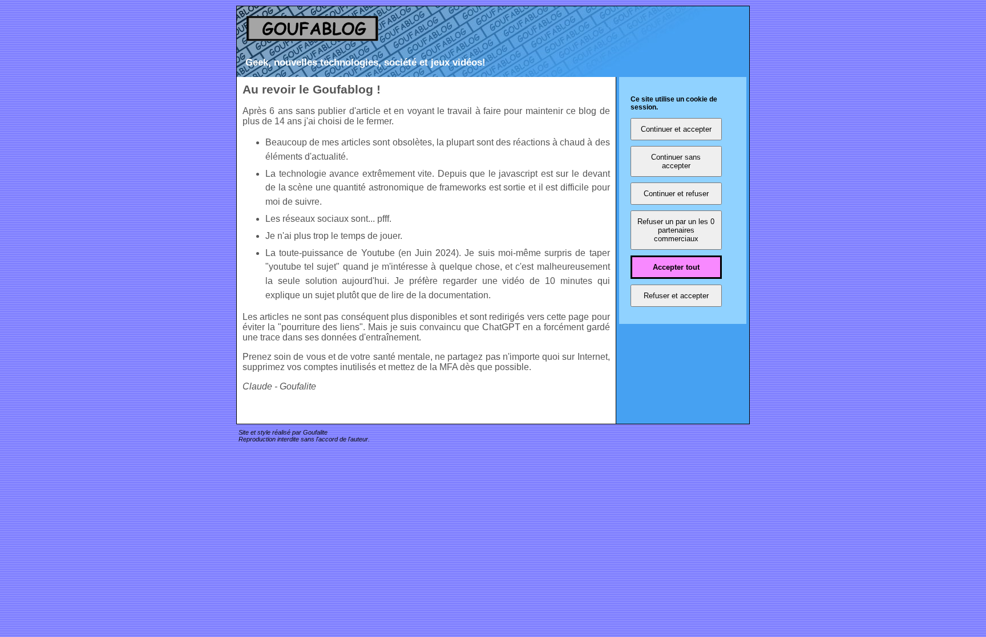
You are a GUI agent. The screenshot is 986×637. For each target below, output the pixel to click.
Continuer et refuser (676, 193)
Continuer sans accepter (676, 161)
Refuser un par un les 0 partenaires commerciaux (675, 230)
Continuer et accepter (676, 129)
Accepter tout (676, 267)
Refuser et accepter (676, 295)
